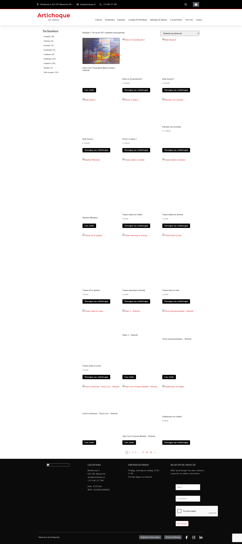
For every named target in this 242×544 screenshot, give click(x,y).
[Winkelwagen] (196, 4)
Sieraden (48, 68)
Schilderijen (50, 59)
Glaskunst (48, 41)
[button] (185, 4)
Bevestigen (182, 523)
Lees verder (89, 90)
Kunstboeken (49, 50)
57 (143, 452)
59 (151, 452)
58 (147, 452)
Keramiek (49, 45)
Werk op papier (51, 72)
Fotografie (49, 36)
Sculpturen (49, 63)
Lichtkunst (49, 54)
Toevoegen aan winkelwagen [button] (136, 90)
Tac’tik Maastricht (53, 537)
